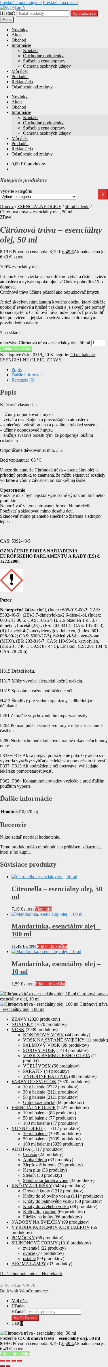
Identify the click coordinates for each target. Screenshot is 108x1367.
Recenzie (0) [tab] (23, 380)
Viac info (43, 909)
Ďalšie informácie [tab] (27, 374)
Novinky (20, 29)
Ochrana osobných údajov (47, 66)
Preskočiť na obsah (60, 2)
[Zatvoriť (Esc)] (19, 1361)
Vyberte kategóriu (16, 191)
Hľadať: (7, 13)
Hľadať (18, 1305)
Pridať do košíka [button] (52, 946)
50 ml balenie (77, 206)
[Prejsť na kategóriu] (103, 194)
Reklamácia (22, 81)
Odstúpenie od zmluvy (32, 86)
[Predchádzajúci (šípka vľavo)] (2, 1366)
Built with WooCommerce (24, 1290)
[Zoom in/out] (2, 1361)
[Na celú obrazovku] (8, 1361)
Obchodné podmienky (43, 55)
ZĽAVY (54, 359)
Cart (17, 1323)
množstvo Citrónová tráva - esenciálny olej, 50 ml (45, 342)
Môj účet (20, 71)
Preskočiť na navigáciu (21, 2)
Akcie (17, 34)
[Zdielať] (14, 1361)
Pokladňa (20, 76)
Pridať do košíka (16, 349)
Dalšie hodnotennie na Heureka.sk (31, 1273)
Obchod (19, 40)
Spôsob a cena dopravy (44, 60)
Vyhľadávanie (84, 13)
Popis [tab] (17, 369)
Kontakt (30, 50)
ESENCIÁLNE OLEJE (39, 206)
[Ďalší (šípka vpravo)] (8, 1366)
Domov (7, 206)
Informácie (21, 45)
